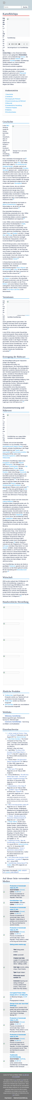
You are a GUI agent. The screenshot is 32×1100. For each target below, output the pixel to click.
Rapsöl (16, 446)
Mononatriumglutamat (9, 456)
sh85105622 (13, 872)
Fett (26, 466)
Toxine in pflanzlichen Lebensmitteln (16, 849)
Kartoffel (12, 60)
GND (19, 870)
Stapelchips (19, 514)
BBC (7, 125)
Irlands (15, 259)
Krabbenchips (9, 695)
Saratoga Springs (8, 166)
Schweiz (5, 548)
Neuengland (18, 183)
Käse (8, 233)
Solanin (13, 483)
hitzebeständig (7, 485)
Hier (22, 1080)
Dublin (23, 224)
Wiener (5, 204)
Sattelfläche (9, 518)
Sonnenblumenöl (8, 446)
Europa (6, 546)
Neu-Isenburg (7, 269)
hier (15, 1080)
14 (5, 488)
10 (23, 401)
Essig (10, 235)
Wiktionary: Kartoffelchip (12, 716)
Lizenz (16, 269)
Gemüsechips (9, 704)
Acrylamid (23, 472)
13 (3, 488)
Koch (19, 162)
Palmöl (20, 446)
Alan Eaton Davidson (14, 739)
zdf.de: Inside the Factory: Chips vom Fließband (17, 734)
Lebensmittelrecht (8, 501)
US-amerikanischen (21, 164)
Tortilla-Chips (8, 701)
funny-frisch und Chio (13, 289)
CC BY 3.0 (27, 315)
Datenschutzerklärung (20, 1098)
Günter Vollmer (12, 822)
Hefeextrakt (6, 458)
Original (18, 791)
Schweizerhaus (11, 204)
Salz (4, 235)
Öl (14, 542)
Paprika (17, 450)
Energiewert (6, 462)
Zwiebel (15, 233)
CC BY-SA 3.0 (19, 904)
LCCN (8, 872)
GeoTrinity (22, 1059)
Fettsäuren (12, 566)
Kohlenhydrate (13, 466)
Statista (9, 865)
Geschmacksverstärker (19, 452)
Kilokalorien (9, 464)
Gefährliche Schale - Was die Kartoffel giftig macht (16, 841)
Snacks (23, 57)
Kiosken (6, 278)
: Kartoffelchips (13, 722)
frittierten (17, 58)
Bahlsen (5, 284)
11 (15, 479)
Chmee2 (22, 890)
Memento (20, 735)
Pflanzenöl (23, 73)
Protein (16, 468)
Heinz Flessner (21, 267)
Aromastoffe (6, 452)
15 (8, 571)
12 (27, 486)
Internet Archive (21, 737)
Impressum (8, 1098)
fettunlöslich (17, 485)
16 (20, 595)
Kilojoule (21, 462)
